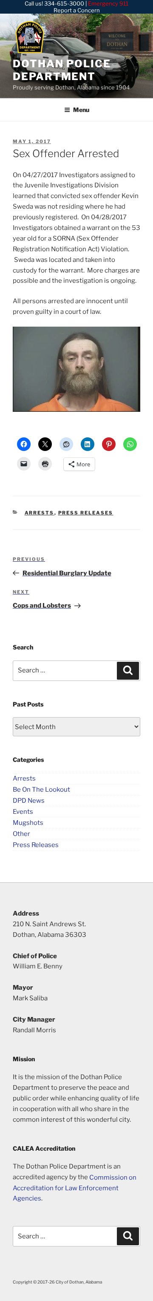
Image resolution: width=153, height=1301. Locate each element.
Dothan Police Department (62, 70)
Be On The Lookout (41, 789)
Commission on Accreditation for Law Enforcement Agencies (74, 1187)
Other (21, 833)
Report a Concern (77, 10)
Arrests (39, 513)
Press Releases (85, 513)
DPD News (29, 800)
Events (23, 811)
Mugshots (28, 822)
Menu (81, 109)
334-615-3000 (64, 3)
